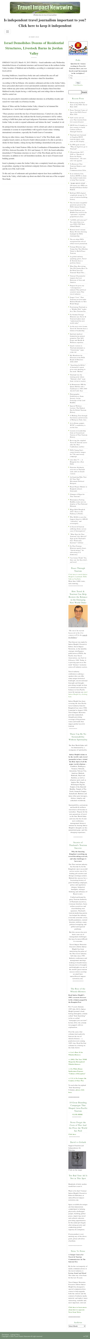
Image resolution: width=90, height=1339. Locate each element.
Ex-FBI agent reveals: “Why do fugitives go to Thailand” (78, 147)
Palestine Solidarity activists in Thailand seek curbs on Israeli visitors (77, 470)
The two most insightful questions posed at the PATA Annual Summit (78, 205)
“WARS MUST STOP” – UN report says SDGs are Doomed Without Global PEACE (79, 186)
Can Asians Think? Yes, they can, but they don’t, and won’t (78, 560)
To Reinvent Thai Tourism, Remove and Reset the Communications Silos (78, 167)
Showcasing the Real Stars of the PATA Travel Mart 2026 (78, 104)
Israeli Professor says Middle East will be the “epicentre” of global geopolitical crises (78, 213)
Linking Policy (15, 1335)
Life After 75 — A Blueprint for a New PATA (77, 462)
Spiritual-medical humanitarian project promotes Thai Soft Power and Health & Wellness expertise (77, 338)
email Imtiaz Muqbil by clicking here (78, 694)
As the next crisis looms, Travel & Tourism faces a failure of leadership (79, 328)
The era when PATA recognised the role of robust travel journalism (78, 241)
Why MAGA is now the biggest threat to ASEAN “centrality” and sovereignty (79, 520)
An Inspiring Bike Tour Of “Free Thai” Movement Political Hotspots (78, 480)
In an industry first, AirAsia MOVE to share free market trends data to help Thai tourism (78, 177)
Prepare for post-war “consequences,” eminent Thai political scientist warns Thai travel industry (78, 289)
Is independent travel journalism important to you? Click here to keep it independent (45, 22)
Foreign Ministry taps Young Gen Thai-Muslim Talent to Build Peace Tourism (79, 250)
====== (34, 57)
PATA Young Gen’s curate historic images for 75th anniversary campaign (78, 453)
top (86, 1336)
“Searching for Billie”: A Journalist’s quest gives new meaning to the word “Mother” (78, 368)
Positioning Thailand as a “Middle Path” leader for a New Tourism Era (78, 309)
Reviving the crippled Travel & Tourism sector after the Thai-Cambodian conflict (78, 443)
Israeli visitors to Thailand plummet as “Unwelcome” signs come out (77, 349)
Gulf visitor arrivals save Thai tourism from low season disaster (78, 120)
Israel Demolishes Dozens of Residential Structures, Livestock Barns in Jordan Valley (34, 48)
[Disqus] (34, 216)
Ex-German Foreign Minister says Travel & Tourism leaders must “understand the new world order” (78, 319)
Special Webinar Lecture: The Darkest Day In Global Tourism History (78, 409)
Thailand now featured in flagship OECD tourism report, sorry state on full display (78, 138)
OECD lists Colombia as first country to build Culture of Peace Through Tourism (78, 128)
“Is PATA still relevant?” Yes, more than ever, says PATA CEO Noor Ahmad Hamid (79, 223)
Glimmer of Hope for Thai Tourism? (77, 495)
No (71, 78)
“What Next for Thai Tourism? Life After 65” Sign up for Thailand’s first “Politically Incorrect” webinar (78, 538)
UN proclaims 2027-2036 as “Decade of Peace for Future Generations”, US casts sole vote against (78, 156)
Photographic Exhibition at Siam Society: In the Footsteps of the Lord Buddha (77, 398)
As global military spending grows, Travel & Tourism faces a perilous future (78, 259)
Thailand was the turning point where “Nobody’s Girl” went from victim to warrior (78, 378)
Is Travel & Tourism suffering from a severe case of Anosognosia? (78, 529)
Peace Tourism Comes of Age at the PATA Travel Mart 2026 (78, 112)
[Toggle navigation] (7, 31)
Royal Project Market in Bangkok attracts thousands (78, 489)
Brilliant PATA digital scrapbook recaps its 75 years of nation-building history (78, 196)
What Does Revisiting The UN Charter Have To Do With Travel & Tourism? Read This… (79, 269)
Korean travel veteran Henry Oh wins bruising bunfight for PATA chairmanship (78, 233)
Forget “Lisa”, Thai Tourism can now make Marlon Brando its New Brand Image (78, 300)
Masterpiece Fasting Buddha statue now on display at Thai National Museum (78, 503)
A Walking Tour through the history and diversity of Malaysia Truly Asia (79, 418)
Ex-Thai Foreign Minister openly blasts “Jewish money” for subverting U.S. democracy (78, 550)
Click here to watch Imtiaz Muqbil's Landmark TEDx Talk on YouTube (77, 576)
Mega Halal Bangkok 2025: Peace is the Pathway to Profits (77, 511)
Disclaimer (5, 1335)
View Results (78, 85)
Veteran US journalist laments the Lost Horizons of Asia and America (77, 279)
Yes (71, 76)
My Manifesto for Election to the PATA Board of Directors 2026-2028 (77, 358)
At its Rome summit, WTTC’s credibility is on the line (78, 425)
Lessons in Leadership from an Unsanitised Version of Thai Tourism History (78, 434)
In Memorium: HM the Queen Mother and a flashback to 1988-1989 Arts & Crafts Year (78, 387)
